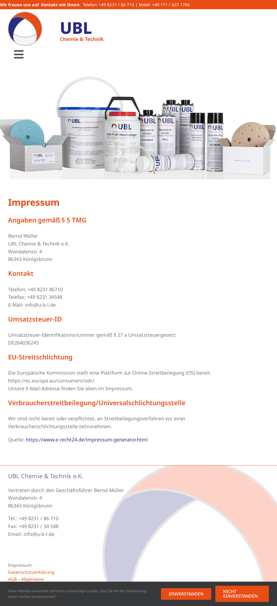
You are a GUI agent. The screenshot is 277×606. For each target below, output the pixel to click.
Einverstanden (186, 594)
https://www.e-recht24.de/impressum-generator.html (87, 439)
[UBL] (25, 14)
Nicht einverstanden (240, 593)
